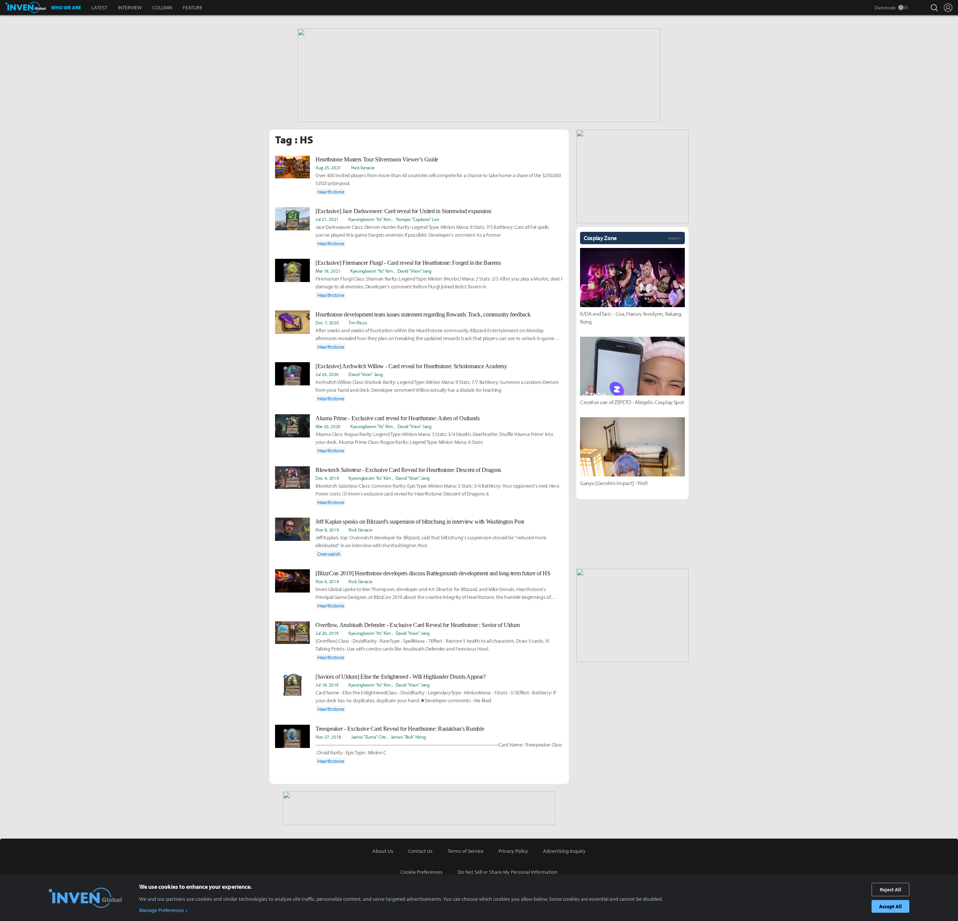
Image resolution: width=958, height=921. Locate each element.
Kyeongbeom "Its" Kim (369, 219)
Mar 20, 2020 (328, 426)
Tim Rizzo (357, 322)
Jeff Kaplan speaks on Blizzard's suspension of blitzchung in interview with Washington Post (419, 521)
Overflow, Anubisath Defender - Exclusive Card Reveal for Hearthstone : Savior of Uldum (417, 625)
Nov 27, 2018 (328, 737)
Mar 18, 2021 (328, 271)
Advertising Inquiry (564, 851)
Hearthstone (330, 191)
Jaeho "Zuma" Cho (368, 737)
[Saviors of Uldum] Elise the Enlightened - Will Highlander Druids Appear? (400, 676)
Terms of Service (465, 851)
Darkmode (885, 7)
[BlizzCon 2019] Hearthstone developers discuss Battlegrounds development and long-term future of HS (432, 573)
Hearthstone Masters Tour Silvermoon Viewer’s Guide (376, 159)
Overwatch (329, 554)
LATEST (99, 7)
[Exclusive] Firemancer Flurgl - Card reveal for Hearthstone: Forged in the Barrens (408, 263)
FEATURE (192, 7)
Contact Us (420, 851)
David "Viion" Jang (414, 271)
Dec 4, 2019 (327, 478)
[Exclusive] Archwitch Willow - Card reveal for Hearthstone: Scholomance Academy (411, 366)
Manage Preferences (161, 910)
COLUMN (162, 7)
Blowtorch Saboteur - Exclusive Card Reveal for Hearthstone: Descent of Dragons (408, 470)
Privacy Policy (513, 851)
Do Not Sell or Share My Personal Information (508, 872)
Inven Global (26, 7)
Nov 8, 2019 (327, 530)
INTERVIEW (130, 7)
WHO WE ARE (66, 7)
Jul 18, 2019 (327, 685)
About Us (382, 851)
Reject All (890, 889)
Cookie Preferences (421, 872)
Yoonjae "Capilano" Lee (417, 219)
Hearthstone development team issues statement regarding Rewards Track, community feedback (423, 314)
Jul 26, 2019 (327, 633)
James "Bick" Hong (408, 737)
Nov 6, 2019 (327, 581)
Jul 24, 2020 (327, 374)
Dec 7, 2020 (327, 322)
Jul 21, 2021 (327, 219)
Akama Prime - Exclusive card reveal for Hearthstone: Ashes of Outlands (397, 418)
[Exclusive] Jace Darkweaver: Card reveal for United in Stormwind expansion (403, 211)
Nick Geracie (363, 167)
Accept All (890, 906)
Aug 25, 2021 (328, 167)
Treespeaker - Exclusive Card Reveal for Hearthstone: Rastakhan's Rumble (399, 728)
